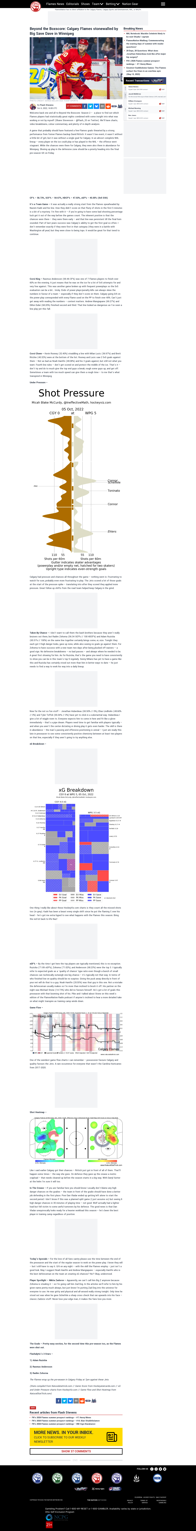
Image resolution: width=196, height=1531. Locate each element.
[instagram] (156, 1469)
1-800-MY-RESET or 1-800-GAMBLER (89, 1508)
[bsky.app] (96, 106)
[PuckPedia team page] (120, 106)
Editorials (72, 4)
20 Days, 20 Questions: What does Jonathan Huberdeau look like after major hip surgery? (146, 54)
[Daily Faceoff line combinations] (114, 106)
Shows (85, 4)
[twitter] (90, 106)
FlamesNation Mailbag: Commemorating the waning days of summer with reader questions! (145, 43)
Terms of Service (143, 1502)
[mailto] (102, 106)
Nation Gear (130, 4)
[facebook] (84, 106)
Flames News (55, 4)
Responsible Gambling (161, 1502)
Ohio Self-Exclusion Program (59, 1512)
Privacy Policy (130, 1502)
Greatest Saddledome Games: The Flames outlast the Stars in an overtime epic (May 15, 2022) (146, 71)
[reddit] (108, 106)
